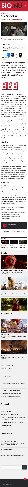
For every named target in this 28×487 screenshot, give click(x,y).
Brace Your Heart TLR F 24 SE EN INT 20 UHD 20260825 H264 (13, 418)
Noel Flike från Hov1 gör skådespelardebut (11, 390)
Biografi (15, 19)
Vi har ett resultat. (6, 411)
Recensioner (4, 13)
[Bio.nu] (14, 6)
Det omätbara (14, 441)
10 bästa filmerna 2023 (6, 368)
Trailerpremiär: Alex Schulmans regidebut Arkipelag (13, 383)
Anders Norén (9, 484)
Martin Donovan (15, 48)
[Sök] (24, 467)
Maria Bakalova (7, 48)
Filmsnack (5, 404)
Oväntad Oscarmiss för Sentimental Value (11, 393)
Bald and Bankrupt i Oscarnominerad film (10, 396)
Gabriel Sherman (11, 46)
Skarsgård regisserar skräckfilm (8, 387)
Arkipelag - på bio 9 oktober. (9, 414)
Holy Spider (21, 70)
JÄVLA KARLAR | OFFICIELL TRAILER (12, 422)
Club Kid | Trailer (6, 425)
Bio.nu (8, 482)
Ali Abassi (8, 44)
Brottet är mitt (12, 449)
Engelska (22, 212)
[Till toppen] (25, 479)
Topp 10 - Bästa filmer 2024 (7, 365)
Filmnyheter (6, 376)
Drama (20, 19)
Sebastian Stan (10, 47)
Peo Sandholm (12, 224)
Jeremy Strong (18, 47)
